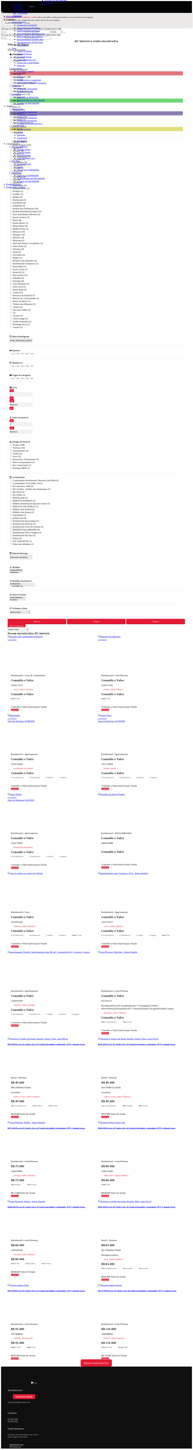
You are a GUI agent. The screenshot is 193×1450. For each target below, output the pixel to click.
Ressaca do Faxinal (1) (24, 295)
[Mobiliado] (16, 572)
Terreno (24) (19, 447)
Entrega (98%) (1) (21, 468)
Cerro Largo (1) (20, 318)
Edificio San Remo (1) (23, 512)
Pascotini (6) (19, 254)
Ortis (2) (17, 252)
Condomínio (18, 477)
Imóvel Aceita (19, 595)
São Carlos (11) (20, 275)
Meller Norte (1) (21, 228)
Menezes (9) (19, 231)
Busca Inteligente (20, 336)
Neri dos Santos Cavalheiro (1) (28, 243)
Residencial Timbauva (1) (25, 263)
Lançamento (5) (20, 450)
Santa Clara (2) (20, 269)
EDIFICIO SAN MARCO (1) (25, 506)
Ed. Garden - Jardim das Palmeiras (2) (31, 489)
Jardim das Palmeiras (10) (25, 208)
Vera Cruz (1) (19, 286)
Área (14, 387)
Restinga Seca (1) (21, 324)
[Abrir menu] (2, 11)
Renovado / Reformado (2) (26, 459)
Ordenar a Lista (19, 608)
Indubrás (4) (19, 205)
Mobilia (16, 567)
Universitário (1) (21, 283)
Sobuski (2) (18, 278)
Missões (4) (18, 237)
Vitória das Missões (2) (24, 304)
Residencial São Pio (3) (24, 535)
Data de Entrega (20, 553)
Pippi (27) (17, 257)
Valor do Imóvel (20, 417)
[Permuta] (18, 600)
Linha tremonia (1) (22, 321)
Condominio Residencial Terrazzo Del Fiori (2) (36, 480)
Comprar (15, 710)
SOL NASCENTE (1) (22, 541)
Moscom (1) (18, 240)
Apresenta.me (17, 1444)
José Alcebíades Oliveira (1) (26, 214)
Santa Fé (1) (18, 272)
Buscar (37, 621)
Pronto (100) (19, 444)
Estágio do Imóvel (21, 442)
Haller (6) (17, 197)
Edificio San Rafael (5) (24, 509)
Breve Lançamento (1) (24, 462)
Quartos (16, 350)
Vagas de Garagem (21, 375)
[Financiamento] (18, 597)
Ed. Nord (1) (19, 492)
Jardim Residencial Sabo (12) (27, 211)
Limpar (96, 621)
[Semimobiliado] (16, 570)
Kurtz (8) (17, 220)
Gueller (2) (18, 194)
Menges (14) (19, 234)
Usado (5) (17, 453)
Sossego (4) (18, 280)
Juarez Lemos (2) (21, 217)
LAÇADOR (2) (19, 515)
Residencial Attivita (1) (24, 523)
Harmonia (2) (19, 199)
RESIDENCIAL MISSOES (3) (26, 529)
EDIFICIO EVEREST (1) (24, 500)
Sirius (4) (17, 538)
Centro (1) (18, 307)
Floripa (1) (18, 191)
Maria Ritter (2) (20, 223)
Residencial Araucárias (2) (26, 520)
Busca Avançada (17, 626)
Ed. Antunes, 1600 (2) (23, 486)
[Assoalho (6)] (22, 586)
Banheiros (17, 363)
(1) (14, 312)
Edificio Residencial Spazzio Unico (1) (31, 503)
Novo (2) (17, 456)
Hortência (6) (19, 202)
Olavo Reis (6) (20, 246)
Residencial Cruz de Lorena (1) (28, 526)
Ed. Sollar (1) (19, 494)
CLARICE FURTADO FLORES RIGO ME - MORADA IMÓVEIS (20, 10)
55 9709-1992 (13, 1419)
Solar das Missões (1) (23, 544)
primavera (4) (19, 518)
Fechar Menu (45, 3)
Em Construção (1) (22, 465)
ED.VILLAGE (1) (20, 497)
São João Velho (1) (21, 309)
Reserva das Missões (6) (25, 260)
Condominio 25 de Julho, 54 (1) (28, 483)
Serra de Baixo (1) (21, 301)
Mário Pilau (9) (20, 225)
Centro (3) (18, 292)
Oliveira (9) (18, 249)
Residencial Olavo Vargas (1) (27, 532)
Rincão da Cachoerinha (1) (26, 298)
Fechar (156, 621)
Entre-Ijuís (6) (20, 289)
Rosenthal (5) (19, 266)
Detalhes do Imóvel (22, 581)
